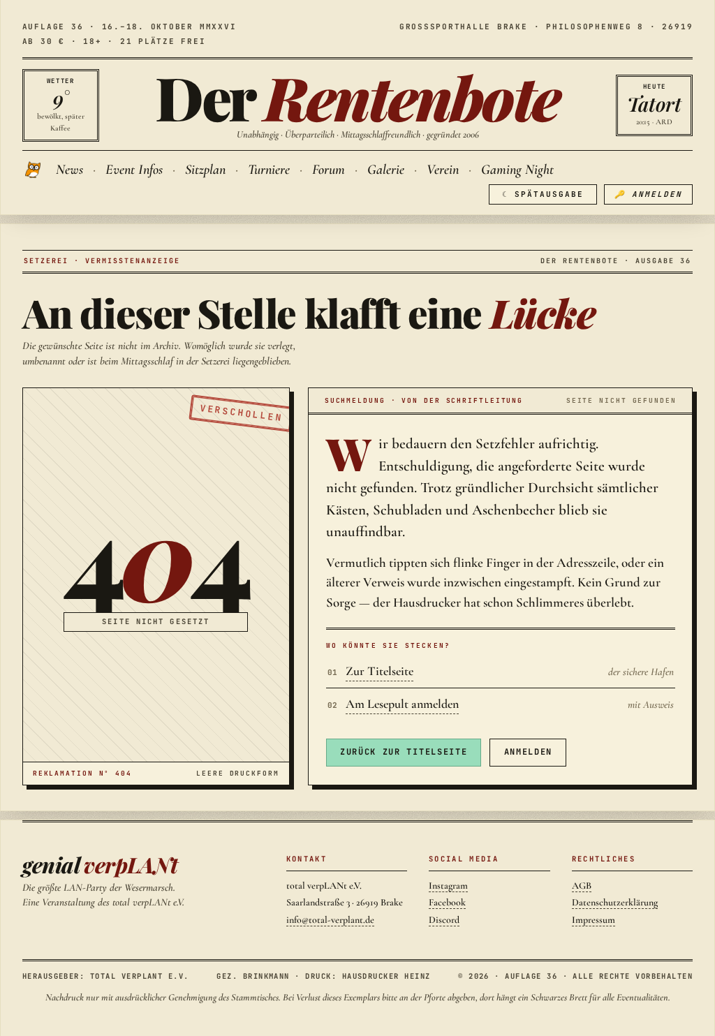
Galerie (385, 169)
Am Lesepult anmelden (402, 703)
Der (357, 96)
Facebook (447, 902)
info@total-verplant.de (330, 920)
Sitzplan (205, 169)
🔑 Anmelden (648, 194)
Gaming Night (517, 169)
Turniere (269, 169)
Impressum (593, 920)
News (69, 169)
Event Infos (134, 169)
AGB (581, 885)
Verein (443, 169)
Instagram (448, 885)
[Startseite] (34, 169)
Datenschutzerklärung (615, 902)
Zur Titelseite (379, 671)
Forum (328, 169)
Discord (444, 920)
